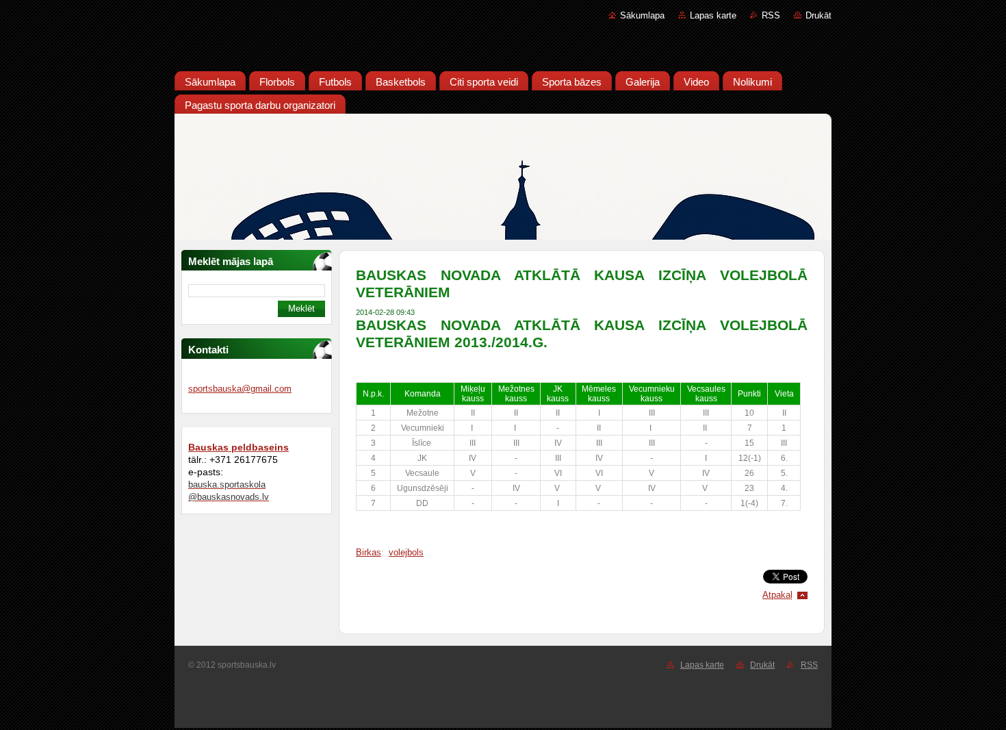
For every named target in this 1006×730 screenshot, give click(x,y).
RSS (771, 15)
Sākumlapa (642, 15)
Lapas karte (713, 15)
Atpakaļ (777, 595)
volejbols (406, 552)
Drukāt (818, 15)
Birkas (368, 552)
